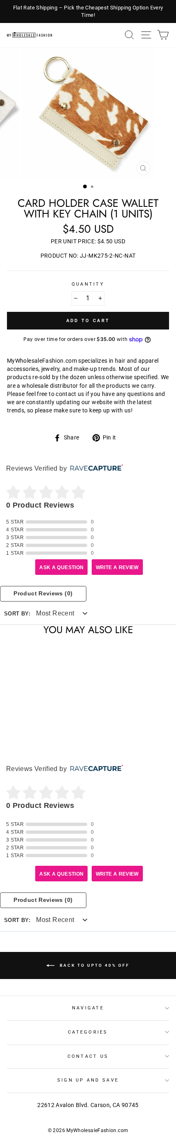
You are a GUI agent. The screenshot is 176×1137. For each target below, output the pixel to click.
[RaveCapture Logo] (94, 468)
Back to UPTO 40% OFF (94, 965)
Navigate (88, 1008)
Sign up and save (88, 1080)
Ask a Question (61, 567)
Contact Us (88, 1056)
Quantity (88, 284)
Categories (88, 1032)
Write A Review (117, 567)
